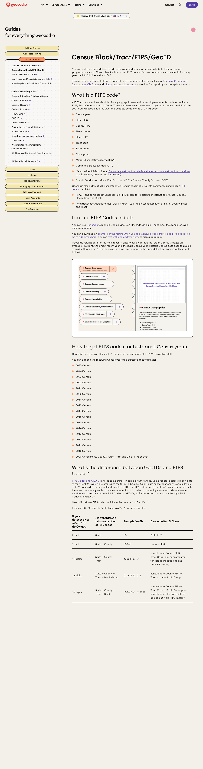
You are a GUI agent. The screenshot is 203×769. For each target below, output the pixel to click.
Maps (32, 169)
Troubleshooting (32, 180)
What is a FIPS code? (96, 95)
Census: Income (20, 109)
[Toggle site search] (180, 5)
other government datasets (120, 84)
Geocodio (92, 224)
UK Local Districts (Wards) (25, 161)
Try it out (120, 16)
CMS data (93, 84)
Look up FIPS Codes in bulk (103, 218)
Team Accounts (32, 197)
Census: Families (21, 100)
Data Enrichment (32, 59)
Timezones (17, 140)
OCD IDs (16, 118)
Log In (192, 4)
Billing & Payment (32, 192)
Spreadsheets (59, 4)
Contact (169, 4)
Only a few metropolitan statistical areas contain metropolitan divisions (149, 171)
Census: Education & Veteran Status (30, 96)
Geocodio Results (32, 53)
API (43, 4)
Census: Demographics (23, 91)
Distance (32, 175)
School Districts (20, 122)
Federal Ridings (20, 131)
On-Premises (32, 209)
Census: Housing (20, 104)
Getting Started (32, 48)
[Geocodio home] (21, 4)
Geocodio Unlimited (32, 203)
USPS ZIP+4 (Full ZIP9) (24, 74)
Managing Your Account (32, 186)
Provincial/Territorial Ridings (27, 127)
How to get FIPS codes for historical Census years (129, 347)
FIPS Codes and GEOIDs (86, 480)
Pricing (77, 4)
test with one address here (123, 236)
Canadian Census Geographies (27, 136)
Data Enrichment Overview (26, 65)
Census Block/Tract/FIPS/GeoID (27, 70)
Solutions (93, 4)
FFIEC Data (18, 113)
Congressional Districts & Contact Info (31, 78)
